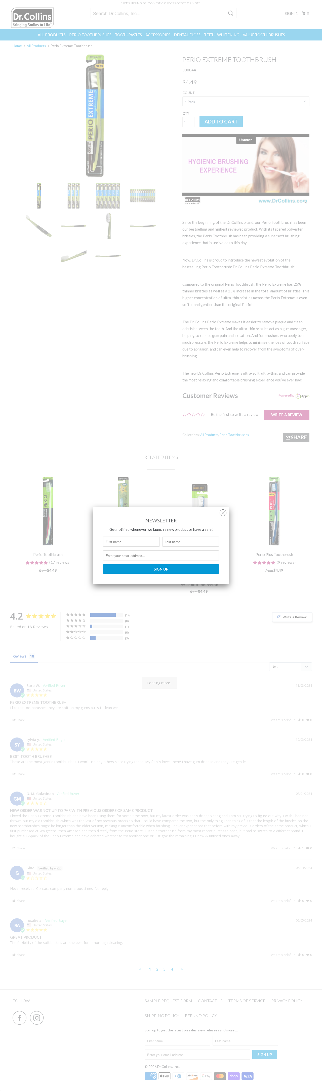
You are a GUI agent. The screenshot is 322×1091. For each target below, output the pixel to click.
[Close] (223, 511)
